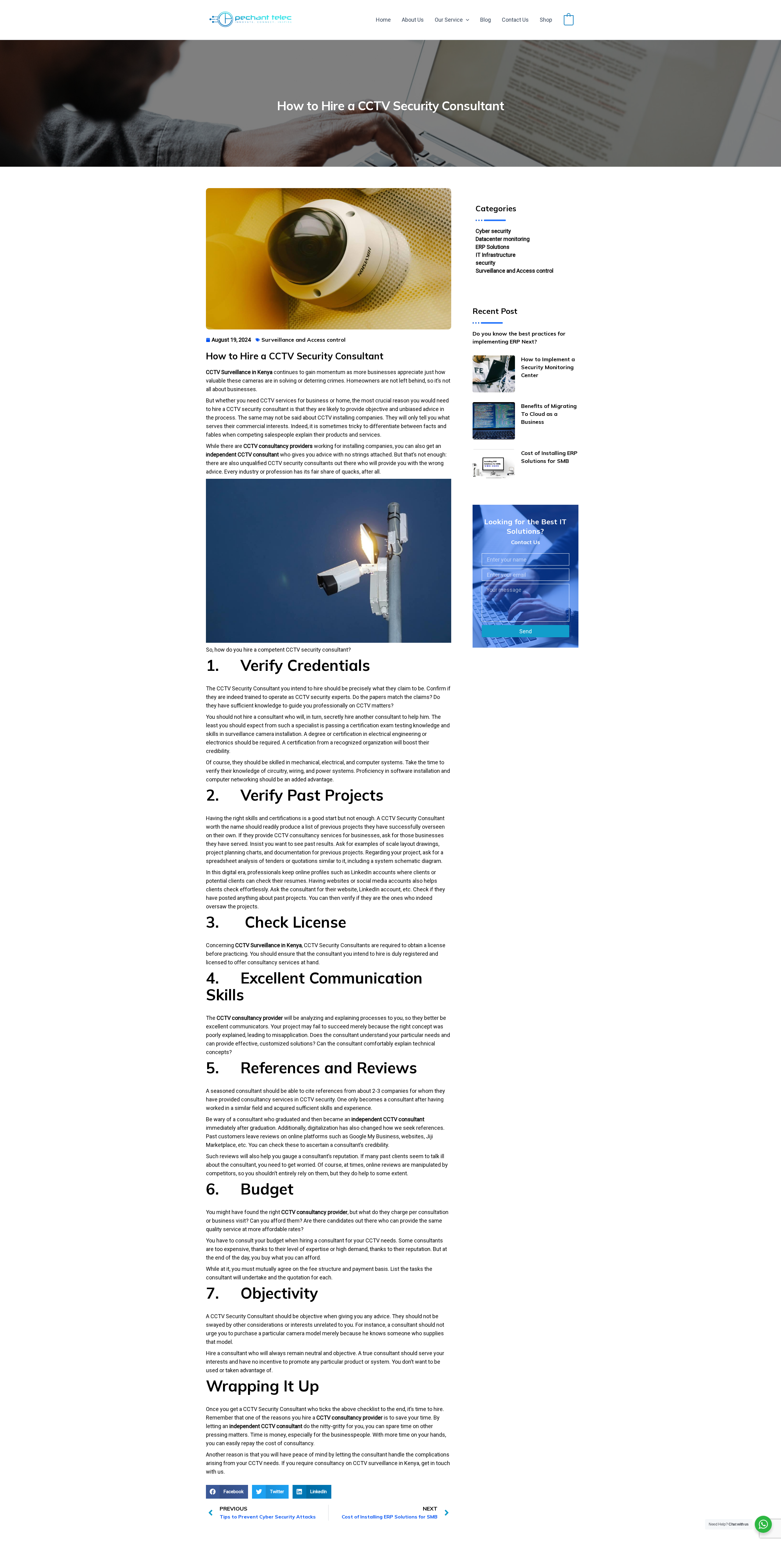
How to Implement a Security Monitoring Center (548, 367)
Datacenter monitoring (503, 239)
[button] (466, 20)
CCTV (267, 400)
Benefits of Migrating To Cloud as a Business (549, 413)
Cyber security (493, 231)
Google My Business (374, 1136)
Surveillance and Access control (514, 270)
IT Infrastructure (496, 255)
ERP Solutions (492, 247)
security (485, 263)
